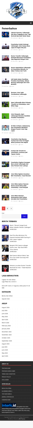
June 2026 (5, 313)
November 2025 (7, 335)
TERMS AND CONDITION (8, 374)
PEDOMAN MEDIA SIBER (8, 371)
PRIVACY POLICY (6, 377)
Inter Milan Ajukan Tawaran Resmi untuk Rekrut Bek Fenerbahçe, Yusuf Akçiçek (19, 185)
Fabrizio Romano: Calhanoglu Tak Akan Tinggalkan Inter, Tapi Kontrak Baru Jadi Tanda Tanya (21, 34)
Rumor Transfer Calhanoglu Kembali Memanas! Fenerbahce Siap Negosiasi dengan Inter (21, 57)
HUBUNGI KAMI (6, 400)
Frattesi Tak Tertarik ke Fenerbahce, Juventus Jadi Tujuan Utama (19, 152)
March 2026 (5, 322)
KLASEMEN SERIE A (7, 391)
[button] (30, 23)
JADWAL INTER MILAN (8, 397)
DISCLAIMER (5, 380)
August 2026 (5, 307)
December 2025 (6, 332)
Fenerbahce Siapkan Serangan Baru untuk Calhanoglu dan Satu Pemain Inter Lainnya (20, 163)
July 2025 (4, 347)
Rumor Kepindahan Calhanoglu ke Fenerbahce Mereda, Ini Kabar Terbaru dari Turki (21, 69)
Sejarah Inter (6, 299)
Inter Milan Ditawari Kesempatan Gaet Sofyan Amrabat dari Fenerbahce (19, 197)
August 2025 (5, 344)
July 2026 (4, 310)
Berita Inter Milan (7, 296)
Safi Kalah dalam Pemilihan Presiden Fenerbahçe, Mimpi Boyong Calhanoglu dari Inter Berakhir (20, 81)
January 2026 (6, 328)
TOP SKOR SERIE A (7, 394)
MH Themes (22, 419)
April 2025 (5, 356)
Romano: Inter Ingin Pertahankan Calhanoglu (19, 93)
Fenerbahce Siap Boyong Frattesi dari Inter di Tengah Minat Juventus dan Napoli (20, 140)
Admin (21, 38)
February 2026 (6, 325)
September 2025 (7, 341)
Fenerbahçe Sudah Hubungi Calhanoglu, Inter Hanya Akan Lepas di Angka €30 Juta (20, 45)
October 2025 (6, 338)
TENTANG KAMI (6, 368)
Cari (3, 213)
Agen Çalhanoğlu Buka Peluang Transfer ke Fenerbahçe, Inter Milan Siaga (21, 104)
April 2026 (5, 319)
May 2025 (5, 353)
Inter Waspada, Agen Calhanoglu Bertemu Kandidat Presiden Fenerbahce (20, 115)
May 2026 (5, 316)
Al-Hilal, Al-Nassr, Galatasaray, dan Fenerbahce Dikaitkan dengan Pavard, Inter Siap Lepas (20, 128)
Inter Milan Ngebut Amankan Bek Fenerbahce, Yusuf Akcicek (21, 174)
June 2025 (5, 350)
